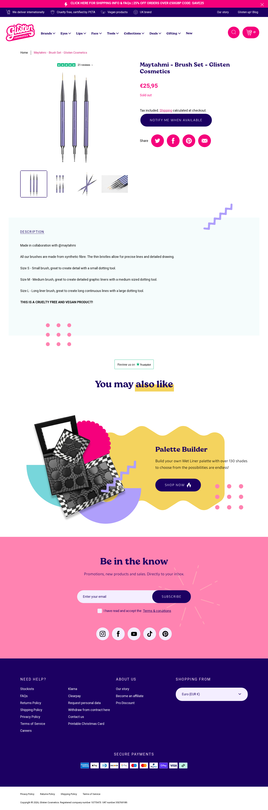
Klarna (72, 689)
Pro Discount (125, 703)
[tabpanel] (74, 117)
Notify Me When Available (176, 120)
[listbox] (212, 694)
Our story (223, 12)
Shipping (166, 110)
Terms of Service (32, 724)
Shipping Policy (31, 710)
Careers (26, 731)
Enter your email (94, 596)
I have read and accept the (123, 611)
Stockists (27, 689)
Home (24, 52)
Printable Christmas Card (86, 724)
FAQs (24, 696)
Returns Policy (30, 703)
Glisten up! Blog (248, 12)
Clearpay (74, 696)
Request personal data (84, 703)
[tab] (33, 183)
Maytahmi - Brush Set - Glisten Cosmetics (60, 52)
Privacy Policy (30, 717)
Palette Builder (181, 449)
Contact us (76, 717)
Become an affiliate (129, 696)
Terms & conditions (157, 611)
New (189, 33)
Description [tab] (32, 232)
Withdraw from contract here (89, 710)
